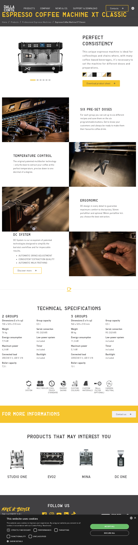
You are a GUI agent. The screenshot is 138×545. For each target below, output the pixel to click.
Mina (86, 477)
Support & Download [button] (85, 8)
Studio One (17, 477)
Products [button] (29, 8)
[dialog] (69, 530)
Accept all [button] (110, 526)
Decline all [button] (109, 533)
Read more (47, 525)
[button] (133, 8)
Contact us (121, 414)
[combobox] (131, 518)
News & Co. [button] (61, 8)
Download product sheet (98, 83)
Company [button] (45, 8)
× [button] (135, 518)
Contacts (114, 8)
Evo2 (52, 477)
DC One (121, 477)
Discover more (25, 270)
